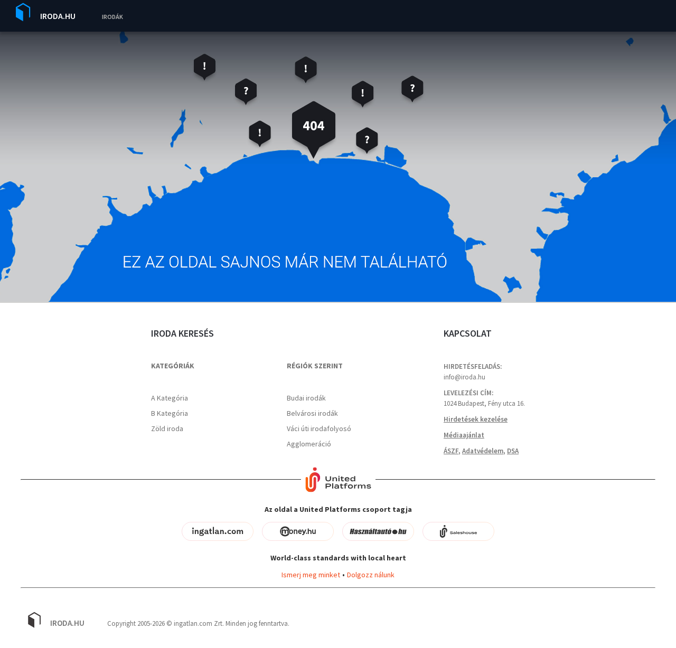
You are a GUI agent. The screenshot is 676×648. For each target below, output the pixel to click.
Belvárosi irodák (312, 413)
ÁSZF (451, 450)
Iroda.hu (58, 16)
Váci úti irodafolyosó (319, 428)
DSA (513, 450)
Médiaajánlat (464, 435)
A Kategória (169, 398)
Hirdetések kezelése (476, 419)
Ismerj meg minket (310, 574)
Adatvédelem (482, 450)
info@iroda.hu (464, 377)
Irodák (112, 17)
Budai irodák (306, 398)
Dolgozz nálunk (371, 574)
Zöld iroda (167, 428)
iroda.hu (67, 623)
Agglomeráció (309, 444)
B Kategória (169, 413)
